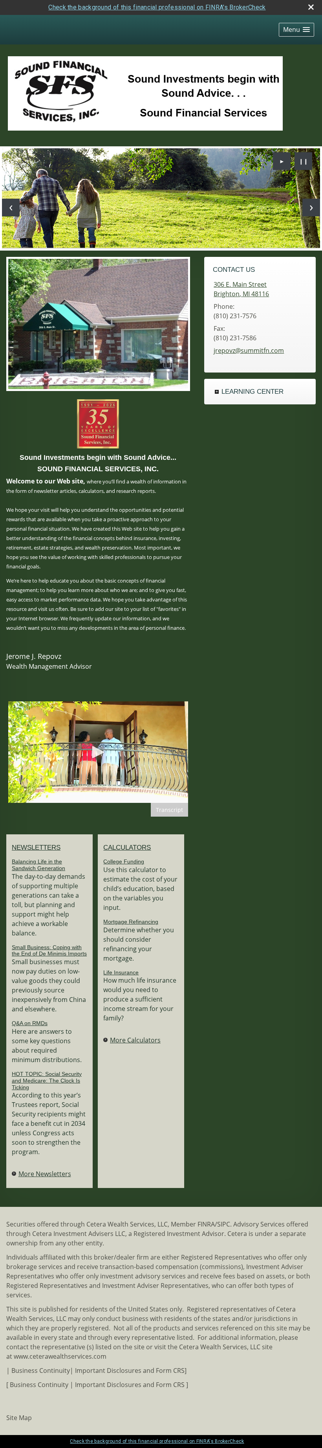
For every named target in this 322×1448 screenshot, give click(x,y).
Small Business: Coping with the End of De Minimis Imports (49, 950)
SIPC (223, 1224)
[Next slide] (311, 207)
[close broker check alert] (311, 7)
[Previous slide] (11, 207)
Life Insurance (121, 972)
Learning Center (252, 391)
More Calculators (135, 1040)
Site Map (19, 1417)
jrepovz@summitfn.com (249, 350)
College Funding (123, 861)
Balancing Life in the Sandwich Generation (38, 864)
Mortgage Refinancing (130, 922)
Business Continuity (40, 1370)
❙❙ (303, 161)
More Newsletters (44, 1173)
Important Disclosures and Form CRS (130, 1370)
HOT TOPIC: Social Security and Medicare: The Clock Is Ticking (47, 1080)
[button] (296, 30)
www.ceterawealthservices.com (60, 1356)
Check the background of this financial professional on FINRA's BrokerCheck (156, 7)
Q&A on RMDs (30, 1023)
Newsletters (36, 847)
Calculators (127, 847)
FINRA (206, 1224)
